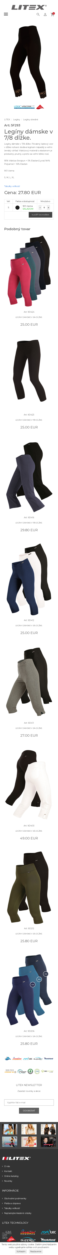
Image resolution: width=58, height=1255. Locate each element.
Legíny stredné (30, 119)
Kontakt (8, 1171)
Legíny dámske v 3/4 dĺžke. (29, 317)
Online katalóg (11, 1176)
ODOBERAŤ (29, 1110)
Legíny (16, 119)
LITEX (7, 119)
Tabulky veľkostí (12, 186)
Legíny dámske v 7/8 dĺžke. (29, 420)
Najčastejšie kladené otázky (17, 1213)
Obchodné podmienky (15, 1198)
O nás (7, 1166)
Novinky (8, 1181)
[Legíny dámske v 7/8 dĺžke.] (29, 62)
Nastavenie (35, 1251)
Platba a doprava (12, 1203)
